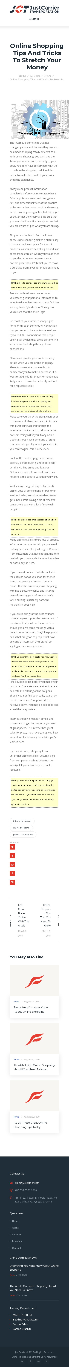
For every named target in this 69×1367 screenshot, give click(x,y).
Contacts (17, 1248)
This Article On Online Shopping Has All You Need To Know (34, 1067)
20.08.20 (22, 1275)
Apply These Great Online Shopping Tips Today (30, 1125)
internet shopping (22, 821)
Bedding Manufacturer (25, 1319)
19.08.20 (22, 1295)
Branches (17, 1241)
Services (16, 1234)
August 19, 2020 (32, 1059)
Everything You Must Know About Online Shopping (31, 1009)
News (47, 75)
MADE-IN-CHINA (22, 1315)
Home (22, 75)
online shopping (21, 828)
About (15, 1227)
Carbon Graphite (22, 1329)
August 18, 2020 (32, 1116)
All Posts (35, 75)
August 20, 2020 (32, 1001)
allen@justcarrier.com (27, 1182)
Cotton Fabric (20, 1324)
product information (23, 834)
